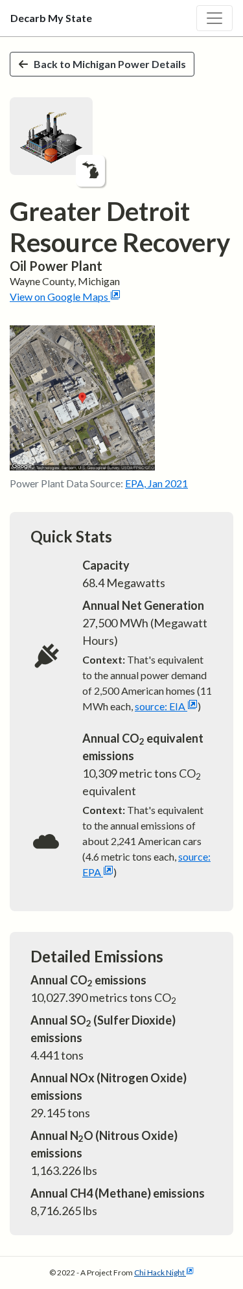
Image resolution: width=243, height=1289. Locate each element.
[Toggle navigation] (214, 18)
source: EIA (160, 706)
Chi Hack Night (159, 1272)
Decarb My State (51, 18)
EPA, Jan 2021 (156, 483)
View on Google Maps (59, 296)
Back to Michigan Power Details (110, 64)
